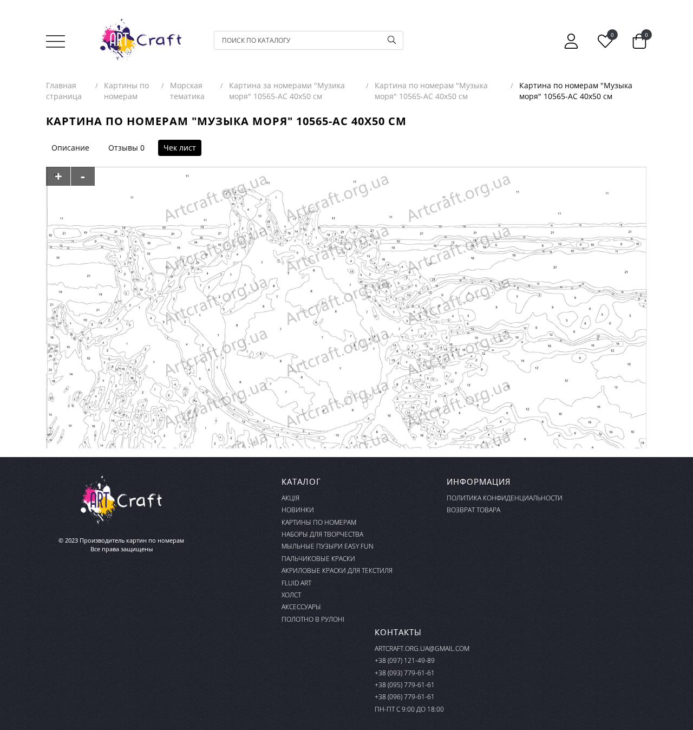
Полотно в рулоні (313, 619)
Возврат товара (473, 509)
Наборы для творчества (322, 534)
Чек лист (180, 147)
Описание (70, 147)
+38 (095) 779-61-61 (405, 684)
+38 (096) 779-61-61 (405, 696)
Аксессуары (301, 606)
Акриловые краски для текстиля (337, 570)
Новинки (298, 509)
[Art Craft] (140, 40)
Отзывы (123, 147)
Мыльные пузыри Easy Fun (328, 546)
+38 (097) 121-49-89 (405, 660)
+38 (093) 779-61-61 (405, 672)
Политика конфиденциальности (505, 498)
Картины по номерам (319, 522)
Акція (290, 498)
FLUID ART (296, 583)
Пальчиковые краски (318, 558)
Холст (291, 594)
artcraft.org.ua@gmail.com (422, 648)
